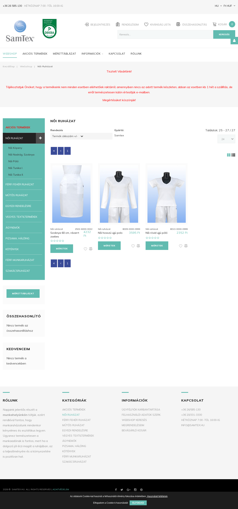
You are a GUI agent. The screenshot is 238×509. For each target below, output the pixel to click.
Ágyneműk (13, 227)
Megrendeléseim (133, 425)
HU (216, 5)
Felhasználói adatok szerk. (141, 414)
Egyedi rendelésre (18, 206)
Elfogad (138, 503)
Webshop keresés (134, 420)
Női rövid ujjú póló (157, 232)
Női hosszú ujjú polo (110, 232)
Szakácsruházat (18, 270)
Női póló (13, 161)
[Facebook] (116, 489)
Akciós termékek (34, 53)
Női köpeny (15, 148)
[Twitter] (121, 489)
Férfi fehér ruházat (20, 184)
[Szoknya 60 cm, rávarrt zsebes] (71, 194)
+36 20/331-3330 (191, 414)
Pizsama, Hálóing (17, 238)
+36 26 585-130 (12, 5)
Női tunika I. (15, 168)
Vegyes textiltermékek (21, 216)
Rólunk (136, 53)
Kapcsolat (117, 53)
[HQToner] (141, 489)
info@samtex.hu (193, 425)
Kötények (12, 249)
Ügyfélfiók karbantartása (141, 409)
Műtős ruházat (17, 195)
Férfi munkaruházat (20, 260)
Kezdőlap (9, 66)
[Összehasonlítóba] (90, 249)
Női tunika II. (15, 174)
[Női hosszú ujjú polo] (119, 194)
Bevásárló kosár (134, 430)
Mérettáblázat (64, 53)
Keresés (224, 34)
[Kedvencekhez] (85, 249)
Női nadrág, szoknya (21, 154)
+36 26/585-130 (190, 409)
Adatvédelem (61, 489)
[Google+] (128, 489)
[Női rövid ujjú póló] (167, 194)
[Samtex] (19, 31)
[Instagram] (135, 489)
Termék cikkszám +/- (65, 136)
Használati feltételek (157, 496)
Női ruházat (14, 138)
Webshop (10, 53)
